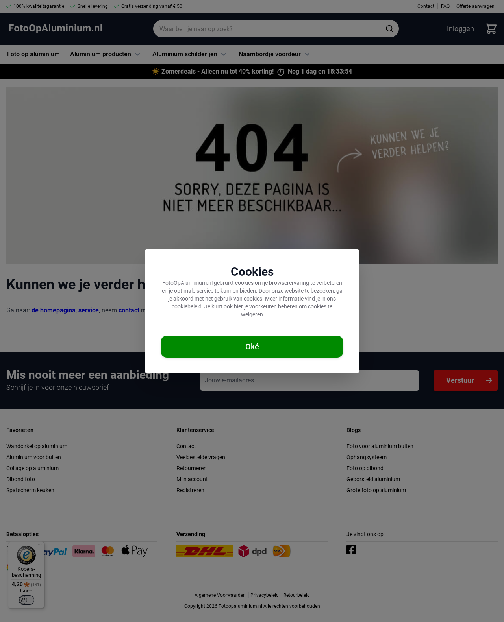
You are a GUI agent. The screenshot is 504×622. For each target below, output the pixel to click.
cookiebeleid (187, 306)
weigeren (252, 314)
